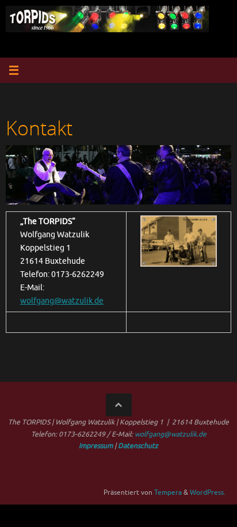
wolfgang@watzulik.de (62, 301)
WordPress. (207, 492)
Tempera (168, 492)
